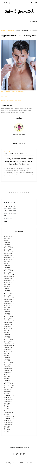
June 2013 (7, 428)
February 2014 (8, 412)
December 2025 (9, 252)
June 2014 (7, 405)
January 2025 (8, 273)
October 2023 (8, 301)
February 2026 (8, 248)
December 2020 (9, 367)
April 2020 (7, 382)
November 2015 (9, 388)
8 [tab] (24, 192)
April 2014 (7, 409)
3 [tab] (13, 192)
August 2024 (8, 282)
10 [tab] (28, 192)
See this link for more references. (11, 100)
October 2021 (8, 347)
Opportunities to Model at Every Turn (12, 91)
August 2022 (8, 328)
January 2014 (8, 414)
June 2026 (7, 240)
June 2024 (7, 286)
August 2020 (8, 374)
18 (6, 211)
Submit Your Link (19, 11)
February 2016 (8, 384)
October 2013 (8, 420)
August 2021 (8, 351)
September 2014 (9, 399)
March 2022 (7, 338)
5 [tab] (18, 192)
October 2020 (8, 370)
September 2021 (9, 349)
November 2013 (9, 418)
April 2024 (7, 290)
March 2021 (7, 361)
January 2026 (8, 250)
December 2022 (9, 321)
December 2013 (9, 416)
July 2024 (7, 284)
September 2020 (9, 372)
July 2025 (7, 261)
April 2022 (7, 336)
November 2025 (9, 254)
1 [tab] (9, 192)
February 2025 (8, 271)
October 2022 (8, 324)
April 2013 (7, 432)
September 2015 (9, 391)
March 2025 (7, 269)
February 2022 (8, 340)
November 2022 (9, 322)
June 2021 (7, 355)
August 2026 (8, 236)
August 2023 (8, 305)
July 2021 (7, 353)
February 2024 (8, 294)
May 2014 (7, 407)
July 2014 (7, 403)
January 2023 (8, 319)
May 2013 (7, 430)
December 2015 (9, 386)
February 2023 (8, 317)
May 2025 (7, 265)
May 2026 (7, 242)
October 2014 (8, 397)
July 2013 (7, 426)
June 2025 (7, 263)
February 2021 (8, 363)
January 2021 (8, 365)
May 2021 (7, 357)
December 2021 (9, 344)
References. (4, 96)
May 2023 (7, 311)
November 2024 (9, 276)
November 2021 (9, 345)
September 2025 (9, 257)
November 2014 (9, 395)
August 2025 (8, 259)
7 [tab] (22, 192)
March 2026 (7, 246)
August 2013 (8, 424)
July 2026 (7, 238)
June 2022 (7, 332)
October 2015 (8, 389)
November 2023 (9, 299)
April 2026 (7, 244)
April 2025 (7, 267)
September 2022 (9, 326)
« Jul (5, 221)
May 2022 (7, 334)
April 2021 (7, 359)
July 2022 (7, 330)
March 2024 (7, 292)
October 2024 (8, 278)
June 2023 (7, 309)
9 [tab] (26, 192)
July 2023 (7, 307)
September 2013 (9, 422)
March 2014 (7, 411)
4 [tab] (16, 192)
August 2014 (8, 401)
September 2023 (9, 303)
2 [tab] (11, 192)
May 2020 (7, 380)
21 (11, 211)
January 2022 (8, 342)
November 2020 (9, 368)
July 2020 (7, 376)
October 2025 (8, 255)
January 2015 (8, 393)
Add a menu (33, 21)
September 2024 (9, 280)
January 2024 (8, 296)
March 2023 (7, 315)
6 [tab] (20, 192)
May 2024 (7, 288)
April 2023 (7, 313)
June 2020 (7, 378)
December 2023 (9, 298)
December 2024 (9, 275)
